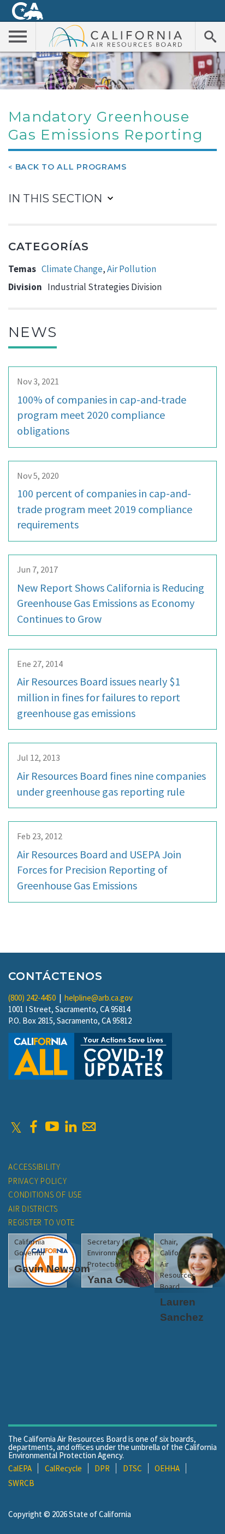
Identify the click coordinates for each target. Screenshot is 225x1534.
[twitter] (16, 1127)
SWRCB (21, 1483)
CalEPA (20, 1468)
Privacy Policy (37, 1181)
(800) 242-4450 (32, 997)
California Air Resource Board (116, 35)
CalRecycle (63, 1468)
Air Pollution (131, 269)
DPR (102, 1468)
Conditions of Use (45, 1194)
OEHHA (167, 1468)
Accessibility (34, 1167)
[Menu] (18, 36)
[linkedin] (70, 1127)
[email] (89, 1127)
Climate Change (72, 269)
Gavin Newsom (52, 1268)
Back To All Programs (71, 167)
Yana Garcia (117, 1279)
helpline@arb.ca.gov (98, 997)
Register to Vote (41, 1222)
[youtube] (52, 1127)
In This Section (55, 198)
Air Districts (33, 1209)
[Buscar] (210, 36)
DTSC (132, 1468)
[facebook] (33, 1127)
